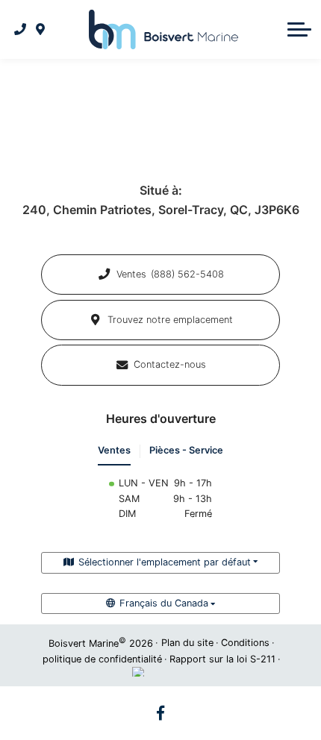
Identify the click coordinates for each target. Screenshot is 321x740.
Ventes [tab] (114, 450)
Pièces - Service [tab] (186, 450)
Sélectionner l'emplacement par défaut (164, 562)
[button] (299, 29)
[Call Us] (20, 29)
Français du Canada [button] (163, 603)
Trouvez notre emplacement (170, 319)
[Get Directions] (40, 29)
